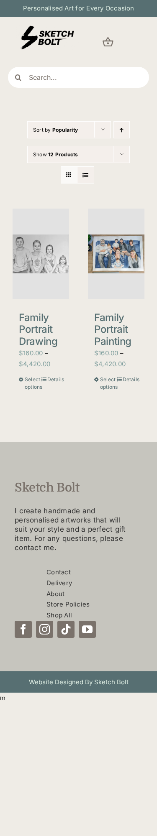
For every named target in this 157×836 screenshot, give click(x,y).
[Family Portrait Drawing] (41, 254)
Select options (32, 383)
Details (55, 379)
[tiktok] (66, 629)
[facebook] (23, 629)
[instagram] (44, 629)
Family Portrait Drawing (38, 329)
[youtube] (87, 629)
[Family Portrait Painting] (116, 254)
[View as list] (85, 175)
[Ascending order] (121, 129)
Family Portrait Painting (112, 329)
